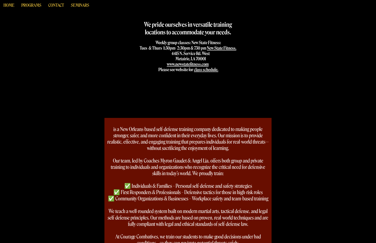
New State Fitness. (221, 48)
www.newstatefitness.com (188, 64)
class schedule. (206, 69)
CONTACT (56, 5)
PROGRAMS (31, 5)
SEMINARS (80, 5)
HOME (8, 5)
